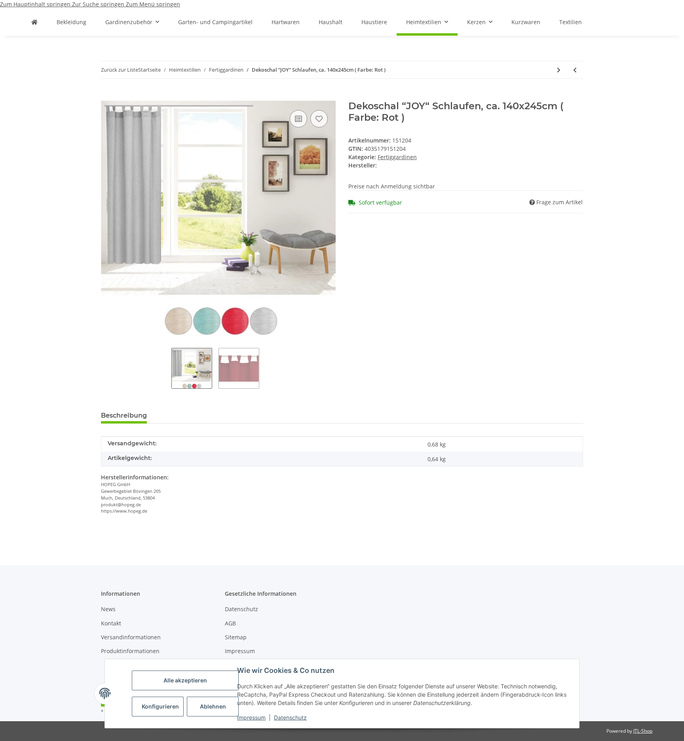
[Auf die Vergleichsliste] (298, 118)
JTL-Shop (642, 731)
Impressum (251, 717)
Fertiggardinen (397, 157)
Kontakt (111, 623)
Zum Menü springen (153, 4)
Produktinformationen (130, 651)
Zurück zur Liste (119, 69)
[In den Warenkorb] (107, 96)
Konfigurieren (160, 706)
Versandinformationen (131, 637)
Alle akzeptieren (185, 680)
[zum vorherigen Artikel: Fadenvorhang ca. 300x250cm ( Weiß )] (575, 69)
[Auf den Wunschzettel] (319, 118)
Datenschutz (290, 717)
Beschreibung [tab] (124, 415)
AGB (230, 623)
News (108, 609)
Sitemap (236, 637)
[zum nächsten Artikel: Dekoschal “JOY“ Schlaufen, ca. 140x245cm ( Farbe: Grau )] (559, 69)
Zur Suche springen (99, 4)
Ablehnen (213, 706)
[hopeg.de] (34, 22)
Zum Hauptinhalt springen (36, 4)
